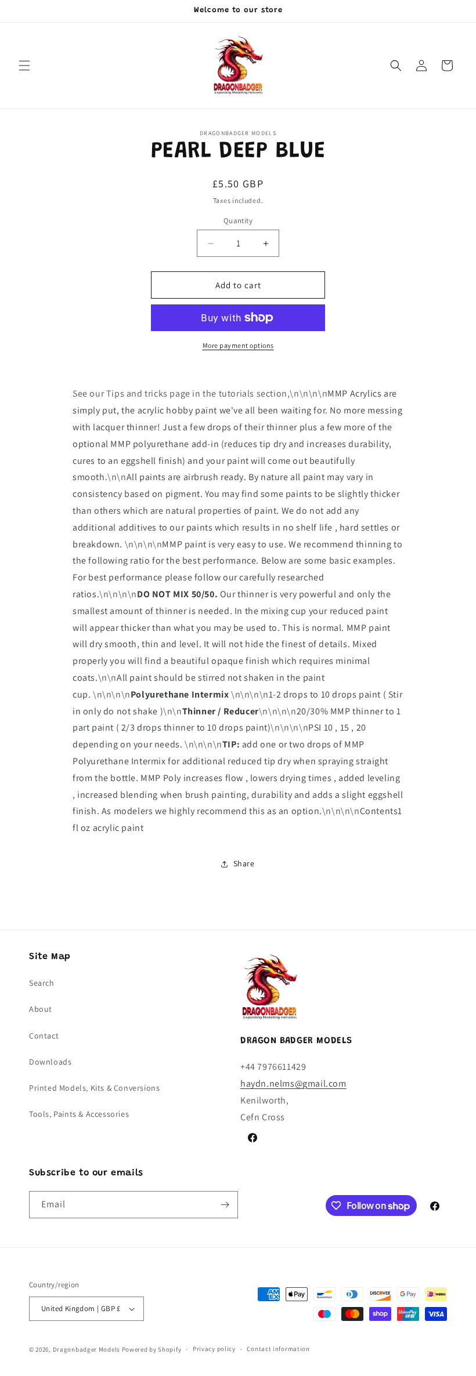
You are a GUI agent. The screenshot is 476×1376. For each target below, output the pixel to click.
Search (42, 983)
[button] (24, 65)
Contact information (278, 1349)
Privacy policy (214, 1349)
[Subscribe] (224, 1204)
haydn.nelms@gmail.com (293, 1083)
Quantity (238, 221)
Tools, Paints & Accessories (79, 1114)
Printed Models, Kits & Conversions (94, 1088)
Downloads (50, 1061)
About (40, 1009)
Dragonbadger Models (86, 1349)
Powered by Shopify (152, 1349)
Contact (44, 1035)
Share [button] (244, 863)
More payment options (238, 345)
